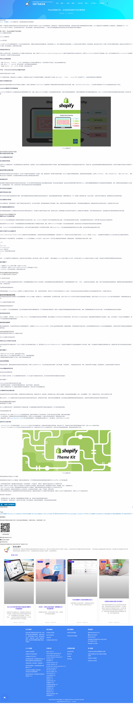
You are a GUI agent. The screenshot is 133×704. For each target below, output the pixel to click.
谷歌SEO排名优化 (50, 693)
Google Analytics (50, 662)
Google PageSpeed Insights (16, 418)
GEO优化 (48, 660)
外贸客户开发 (49, 681)
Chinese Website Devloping (53, 657)
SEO (84, 77)
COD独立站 (19, 513)
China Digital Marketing (52, 653)
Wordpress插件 (50, 671)
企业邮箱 (93, 513)
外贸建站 (48, 682)
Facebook (49, 659)
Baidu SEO (49, 651)
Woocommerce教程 (72, 513)
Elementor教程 (28, 513)
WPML (87, 513)
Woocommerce (61, 513)
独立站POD (49, 690)
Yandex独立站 (50, 675)
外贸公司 (48, 677)
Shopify (51, 513)
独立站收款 (108, 513)
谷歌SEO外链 (128, 513)
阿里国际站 (49, 695)
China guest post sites (52, 655)
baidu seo (12, 513)
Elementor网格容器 (39, 513)
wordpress (81, 513)
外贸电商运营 (49, 686)
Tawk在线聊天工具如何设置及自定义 (82, 599)
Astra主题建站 (4, 513)
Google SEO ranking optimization (55, 666)
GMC (46, 513)
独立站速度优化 (118, 513)
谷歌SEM (48, 691)
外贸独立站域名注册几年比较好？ (114, 601)
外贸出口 (48, 679)
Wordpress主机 (50, 669)
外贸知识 (48, 688)
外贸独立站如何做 (50, 684)
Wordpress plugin (51, 668)
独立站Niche (101, 513)
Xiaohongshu (49, 673)
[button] (64, 3)
